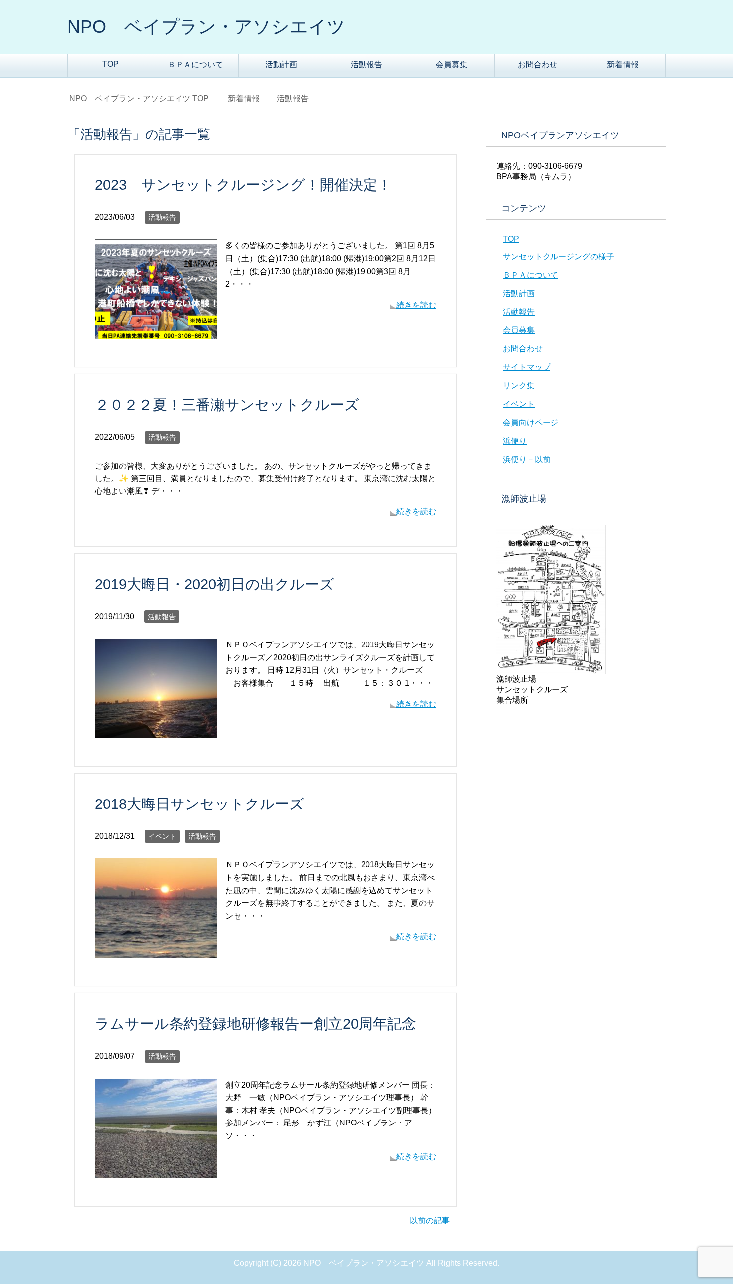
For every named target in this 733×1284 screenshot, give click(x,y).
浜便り (515, 441)
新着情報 (623, 64)
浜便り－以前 (526, 459)
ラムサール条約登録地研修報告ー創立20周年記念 (255, 1024)
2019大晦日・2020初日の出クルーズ (214, 584)
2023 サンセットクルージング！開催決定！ (243, 185)
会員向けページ (530, 422)
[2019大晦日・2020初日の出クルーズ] (156, 732)
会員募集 (452, 64)
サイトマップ (526, 367)
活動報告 (366, 64)
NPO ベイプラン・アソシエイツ (206, 26)
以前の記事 (430, 1220)
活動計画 (281, 64)
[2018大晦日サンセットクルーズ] (156, 952)
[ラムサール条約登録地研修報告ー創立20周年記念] (156, 1171)
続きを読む (416, 305)
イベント (162, 836)
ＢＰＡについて (195, 64)
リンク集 (519, 385)
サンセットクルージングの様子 (558, 256)
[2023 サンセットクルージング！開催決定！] (156, 332)
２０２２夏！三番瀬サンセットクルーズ (227, 405)
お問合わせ (537, 64)
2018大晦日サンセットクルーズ (199, 804)
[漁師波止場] (551, 669)
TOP (110, 64)
